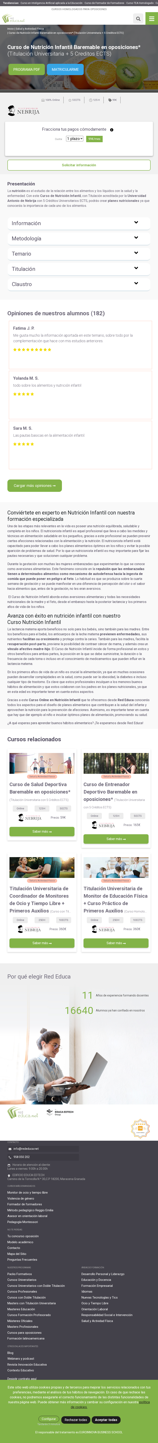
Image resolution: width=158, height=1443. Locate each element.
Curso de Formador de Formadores (104, 3)
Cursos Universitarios (21, 1280)
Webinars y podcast (20, 1358)
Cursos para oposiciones (24, 1333)
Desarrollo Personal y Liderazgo (102, 1274)
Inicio (10, 28)
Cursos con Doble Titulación (26, 1297)
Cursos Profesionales (22, 1291)
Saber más (41, 831)
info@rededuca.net (26, 1148)
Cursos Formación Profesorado (29, 1315)
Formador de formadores (24, 1204)
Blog (10, 1353)
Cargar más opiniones (33, 485)
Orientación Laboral (94, 1309)
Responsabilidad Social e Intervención (106, 1315)
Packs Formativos (19, 1274)
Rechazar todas (76, 1420)
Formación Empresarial (97, 1286)
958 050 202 (22, 1157)
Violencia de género (20, 1198)
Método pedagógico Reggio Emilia (30, 1210)
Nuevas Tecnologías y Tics (99, 1297)
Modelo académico (20, 1242)
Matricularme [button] (65, 69)
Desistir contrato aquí (21, 1379)
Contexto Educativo (20, 1370)
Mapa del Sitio (16, 1254)
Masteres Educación (21, 1309)
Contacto (13, 1248)
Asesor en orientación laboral (27, 1216)
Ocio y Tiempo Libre (94, 1303)
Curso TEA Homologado (139, 3)
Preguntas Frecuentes (22, 1259)
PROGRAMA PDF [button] (26, 69)
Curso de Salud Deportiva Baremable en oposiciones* (39, 792)
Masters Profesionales (22, 1327)
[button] (79, 223)
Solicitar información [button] (79, 165)
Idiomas (86, 1291)
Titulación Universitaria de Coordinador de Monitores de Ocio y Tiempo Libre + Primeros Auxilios (40, 900)
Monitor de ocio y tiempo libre (27, 1192)
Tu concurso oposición (23, 1236)
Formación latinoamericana (25, 1338)
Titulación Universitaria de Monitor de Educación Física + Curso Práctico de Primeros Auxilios (116, 900)
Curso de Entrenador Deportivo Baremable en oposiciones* (114, 795)
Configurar (49, 1419)
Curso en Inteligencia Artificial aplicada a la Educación (51, 3)
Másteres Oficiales (20, 1321)
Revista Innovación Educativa (27, 1364)
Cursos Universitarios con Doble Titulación (36, 1286)
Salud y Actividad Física (30, 28)
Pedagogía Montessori (22, 1222)
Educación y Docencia (96, 1280)
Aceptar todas (106, 1420)
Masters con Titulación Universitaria (31, 1303)
